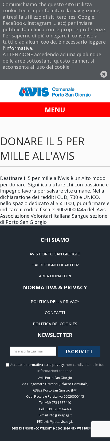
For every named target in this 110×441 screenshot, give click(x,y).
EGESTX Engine (22, 428)
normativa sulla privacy (45, 364)
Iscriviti (79, 351)
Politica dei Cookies (55, 323)
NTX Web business (83, 428)
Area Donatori (55, 275)
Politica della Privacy (55, 301)
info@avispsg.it (60, 415)
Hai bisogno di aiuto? (55, 264)
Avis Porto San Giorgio (55, 253)
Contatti (55, 312)
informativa (18, 48)
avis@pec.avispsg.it (58, 421)
